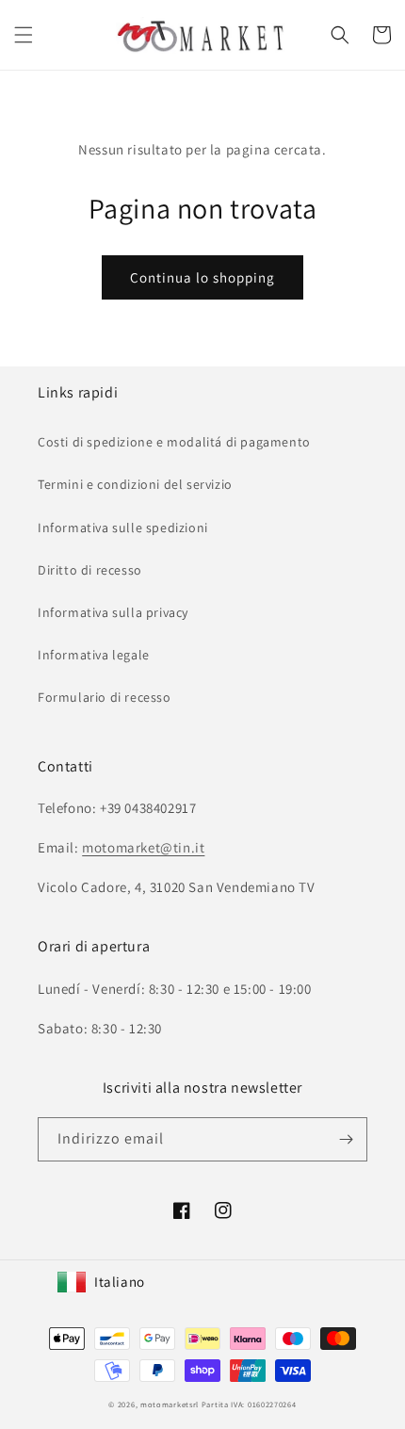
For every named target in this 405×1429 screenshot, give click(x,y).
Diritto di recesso (90, 569)
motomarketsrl (169, 1404)
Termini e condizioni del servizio (135, 484)
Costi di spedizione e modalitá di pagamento (174, 441)
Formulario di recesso (104, 697)
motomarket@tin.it (143, 847)
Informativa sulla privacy (113, 612)
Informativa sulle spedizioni (123, 527)
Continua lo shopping (202, 277)
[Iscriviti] (345, 1139)
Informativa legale (94, 654)
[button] (23, 35)
